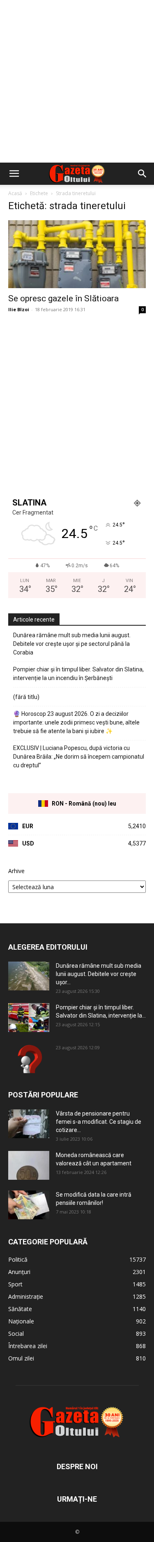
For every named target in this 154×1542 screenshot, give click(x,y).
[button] (14, 174)
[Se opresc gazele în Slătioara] (77, 254)
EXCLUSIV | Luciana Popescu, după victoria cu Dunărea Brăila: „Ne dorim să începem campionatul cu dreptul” (78, 757)
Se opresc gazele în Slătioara (63, 298)
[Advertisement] (77, 81)
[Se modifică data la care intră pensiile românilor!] (28, 1204)
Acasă (15, 193)
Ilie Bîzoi (18, 309)
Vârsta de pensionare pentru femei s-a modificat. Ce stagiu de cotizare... (98, 1121)
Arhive (16, 871)
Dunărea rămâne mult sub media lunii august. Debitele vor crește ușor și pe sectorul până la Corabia (72, 644)
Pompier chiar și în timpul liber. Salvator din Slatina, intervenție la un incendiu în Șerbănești (78, 673)
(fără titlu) (26, 697)
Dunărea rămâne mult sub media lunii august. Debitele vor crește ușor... (98, 973)
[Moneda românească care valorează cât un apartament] (28, 1165)
